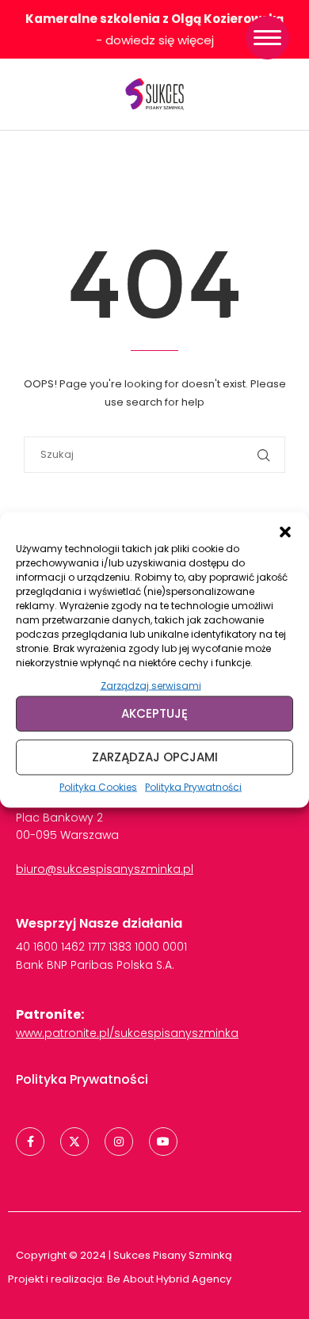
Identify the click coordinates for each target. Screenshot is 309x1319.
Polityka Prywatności (193, 786)
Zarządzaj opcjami (155, 757)
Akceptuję (154, 713)
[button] (285, 531)
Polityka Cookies (98, 786)
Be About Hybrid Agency (168, 1279)
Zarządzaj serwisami (151, 685)
